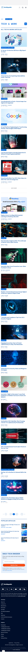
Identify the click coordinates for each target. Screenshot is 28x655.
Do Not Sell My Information (6, 617)
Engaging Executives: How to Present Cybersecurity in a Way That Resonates (12, 343)
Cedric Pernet (4, 79)
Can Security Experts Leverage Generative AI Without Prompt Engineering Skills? (13, 153)
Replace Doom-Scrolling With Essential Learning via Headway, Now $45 (12, 216)
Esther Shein (4, 54)
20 (16, 514)
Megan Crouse (4, 130)
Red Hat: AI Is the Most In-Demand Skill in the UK (13, 473)
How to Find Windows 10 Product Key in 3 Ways (10, 538)
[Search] (22, 7)
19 (13, 514)
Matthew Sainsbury (5, 270)
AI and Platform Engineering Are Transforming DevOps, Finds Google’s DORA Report (14, 127)
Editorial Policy (4, 638)
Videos (2, 636)
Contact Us (3, 604)
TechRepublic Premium (5, 630)
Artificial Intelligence (6, 527)
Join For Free (14, 565)
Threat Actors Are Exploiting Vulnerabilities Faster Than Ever (13, 76)
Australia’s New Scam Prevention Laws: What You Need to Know (13, 267)
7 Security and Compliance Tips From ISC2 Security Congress (12, 318)
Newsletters (3, 605)
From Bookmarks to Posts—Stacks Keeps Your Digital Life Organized (13, 102)
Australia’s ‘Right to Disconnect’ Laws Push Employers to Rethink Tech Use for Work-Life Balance (13, 395)
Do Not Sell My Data (21, 596)
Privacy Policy (9, 570)
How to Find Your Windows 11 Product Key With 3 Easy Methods (10, 532)
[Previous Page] (3, 514)
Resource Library (4, 632)
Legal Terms (11, 642)
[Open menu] (26, 7)
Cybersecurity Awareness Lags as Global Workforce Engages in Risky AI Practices (12, 498)
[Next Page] (25, 514)
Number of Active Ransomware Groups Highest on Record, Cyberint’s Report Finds (14, 292)
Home (2, 19)
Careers (2, 619)
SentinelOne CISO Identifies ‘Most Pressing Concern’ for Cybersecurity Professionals (13, 421)
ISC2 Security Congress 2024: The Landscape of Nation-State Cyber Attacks (13, 241)
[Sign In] (19, 7)
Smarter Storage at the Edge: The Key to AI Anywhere (10, 525)
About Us (3, 602)
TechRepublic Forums (5, 626)
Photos (2, 634)
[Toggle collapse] (3, 651)
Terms (4, 570)
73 (21, 514)
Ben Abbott (3, 399)
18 (10, 514)
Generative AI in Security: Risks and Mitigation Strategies (14, 369)
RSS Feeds (3, 607)
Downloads (3, 625)
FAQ (2, 613)
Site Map (3, 609)
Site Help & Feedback (5, 611)
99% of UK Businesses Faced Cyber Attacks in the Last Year (13, 447)
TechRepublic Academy (6, 105)
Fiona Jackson (4, 295)
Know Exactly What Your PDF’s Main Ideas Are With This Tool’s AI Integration (13, 178)
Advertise (3, 615)
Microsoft (3, 540)
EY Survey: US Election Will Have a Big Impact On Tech (13, 51)
